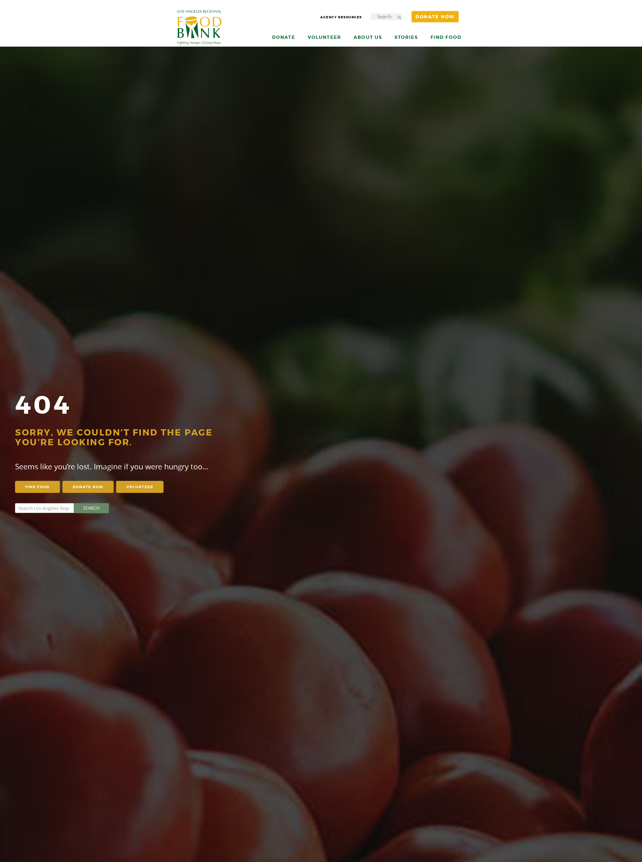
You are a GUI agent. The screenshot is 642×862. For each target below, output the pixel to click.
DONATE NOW (88, 487)
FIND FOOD (37, 487)
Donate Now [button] (435, 17)
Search (91, 508)
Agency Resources (341, 17)
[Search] (399, 16)
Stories (406, 37)
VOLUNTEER (139, 487)
